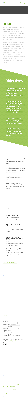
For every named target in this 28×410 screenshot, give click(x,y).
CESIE (14, 389)
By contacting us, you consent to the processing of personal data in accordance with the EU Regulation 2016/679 (14, 333)
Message (5, 328)
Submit (4, 344)
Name (5, 321)
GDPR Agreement (7, 330)
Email (4, 323)
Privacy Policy (9, 341)
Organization (6, 324)
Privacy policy (6, 393)
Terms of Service (19, 341)
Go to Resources (9, 262)
